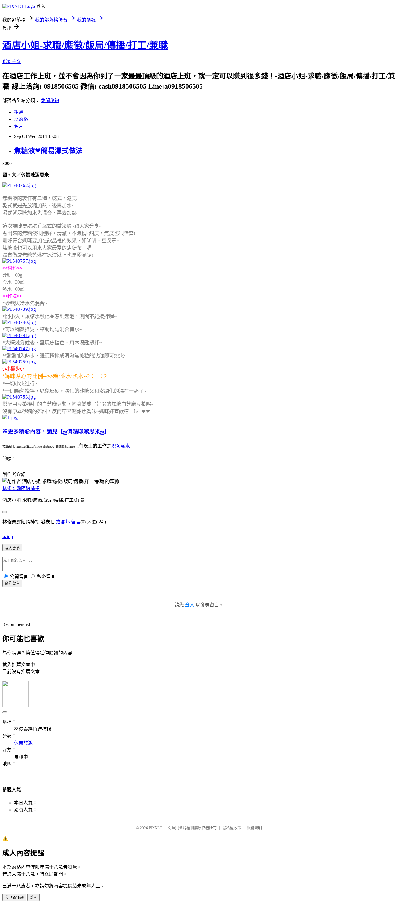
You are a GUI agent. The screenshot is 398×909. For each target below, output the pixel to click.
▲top (7, 536)
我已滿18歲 (14, 897)
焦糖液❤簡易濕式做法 (48, 151)
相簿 (18, 112)
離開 (33, 897)
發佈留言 (12, 583)
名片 (18, 126)
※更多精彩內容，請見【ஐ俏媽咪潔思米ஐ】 (56, 431)
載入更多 (12, 548)
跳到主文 (11, 61)
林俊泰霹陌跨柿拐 (21, 488)
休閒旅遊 (50, 100)
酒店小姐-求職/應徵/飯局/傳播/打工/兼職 (85, 45)
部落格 (21, 119)
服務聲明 (254, 828)
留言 (75, 521)
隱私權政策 (231, 828)
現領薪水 (120, 445)
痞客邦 (63, 521)
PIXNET (155, 828)
